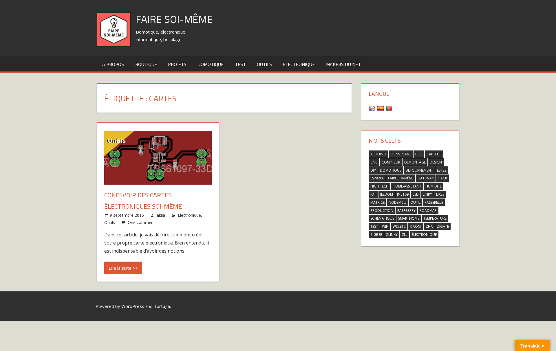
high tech (379, 186)
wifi (385, 226)
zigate (443, 226)
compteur (391, 162)
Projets (177, 64)
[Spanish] (381, 107)
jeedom (386, 194)
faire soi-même (401, 178)
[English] (373, 107)
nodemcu (397, 202)
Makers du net (343, 64)
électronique (424, 234)
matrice (377, 202)
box (419, 154)
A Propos (113, 64)
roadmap (428, 210)
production (381, 210)
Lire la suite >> (123, 268)
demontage (415, 162)
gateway (426, 178)
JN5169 (403, 194)
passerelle (434, 202)
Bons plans (400, 154)
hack (442, 178)
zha (429, 226)
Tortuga (162, 306)
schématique (382, 218)
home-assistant (407, 186)
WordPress (132, 306)
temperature (435, 218)
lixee (440, 194)
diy (373, 170)
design (436, 162)
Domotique (210, 64)
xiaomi (416, 226)
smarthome (408, 218)
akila (161, 215)
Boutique (146, 64)
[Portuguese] (389, 107)
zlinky (392, 234)
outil (415, 202)
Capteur (434, 154)
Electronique (299, 64)
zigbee (376, 234)
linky (427, 194)
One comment (141, 222)
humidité (433, 186)
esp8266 (377, 178)
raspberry (406, 210)
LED (416, 194)
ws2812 (399, 226)
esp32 (442, 170)
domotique (390, 170)
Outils (264, 64)
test (240, 64)
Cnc (374, 162)
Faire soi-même (174, 19)
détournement (419, 170)
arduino (378, 154)
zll (404, 234)
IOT (373, 194)
